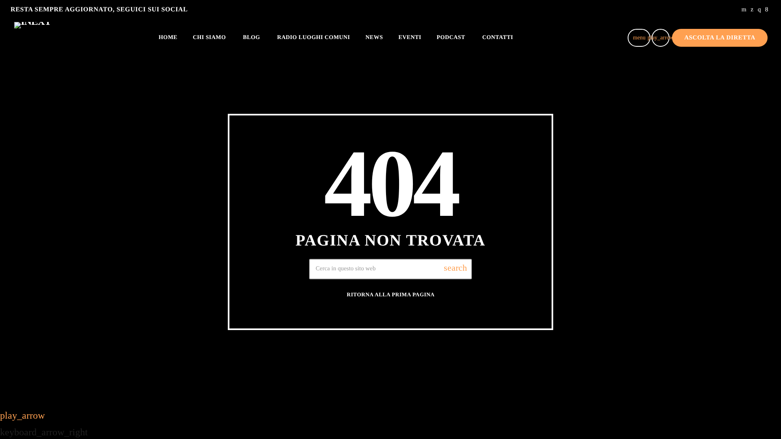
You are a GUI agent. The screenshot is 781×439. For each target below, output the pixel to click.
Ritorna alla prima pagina (391, 294)
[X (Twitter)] (751, 9)
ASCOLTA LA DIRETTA (719, 38)
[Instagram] (759, 9)
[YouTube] (744, 9)
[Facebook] (766, 9)
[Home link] (32, 38)
